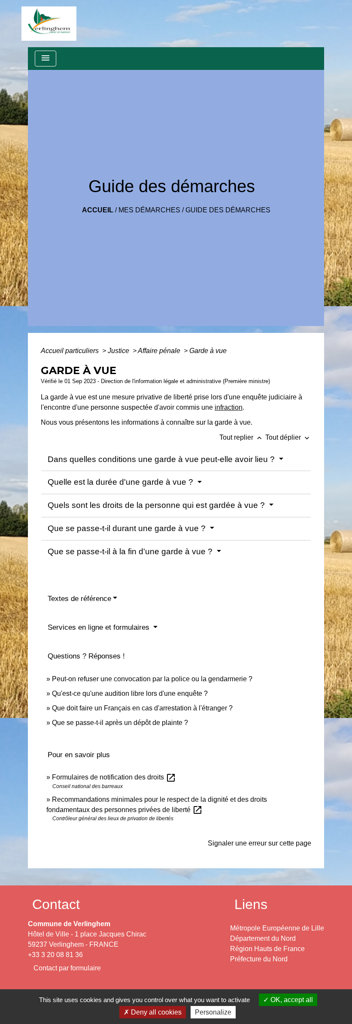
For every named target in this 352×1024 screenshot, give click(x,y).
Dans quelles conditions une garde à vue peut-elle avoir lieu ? (162, 459)
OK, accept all (291, 999)
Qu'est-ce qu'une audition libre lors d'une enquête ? (130, 693)
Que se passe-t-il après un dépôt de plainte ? (120, 722)
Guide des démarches (227, 210)
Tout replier (241, 437)
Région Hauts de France (267, 948)
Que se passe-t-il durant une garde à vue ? (128, 528)
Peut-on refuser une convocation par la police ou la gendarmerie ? (152, 679)
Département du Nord (263, 938)
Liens (250, 904)
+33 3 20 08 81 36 (55, 954)
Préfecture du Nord (259, 959)
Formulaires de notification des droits (114, 777)
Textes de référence (79, 599)
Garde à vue (208, 350)
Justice (119, 350)
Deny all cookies (155, 1012)
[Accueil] (48, 23)
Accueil (97, 210)
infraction (229, 407)
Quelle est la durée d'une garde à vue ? (121, 481)
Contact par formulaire (67, 968)
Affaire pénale (160, 350)
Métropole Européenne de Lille (277, 928)
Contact (56, 904)
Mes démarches (149, 210)
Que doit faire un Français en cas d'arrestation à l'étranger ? (142, 708)
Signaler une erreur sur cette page (259, 843)
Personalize (213, 1012)
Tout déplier (288, 437)
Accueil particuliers (70, 350)
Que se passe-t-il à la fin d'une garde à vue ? (131, 551)
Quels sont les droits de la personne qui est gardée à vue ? (157, 505)
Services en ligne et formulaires (100, 627)
